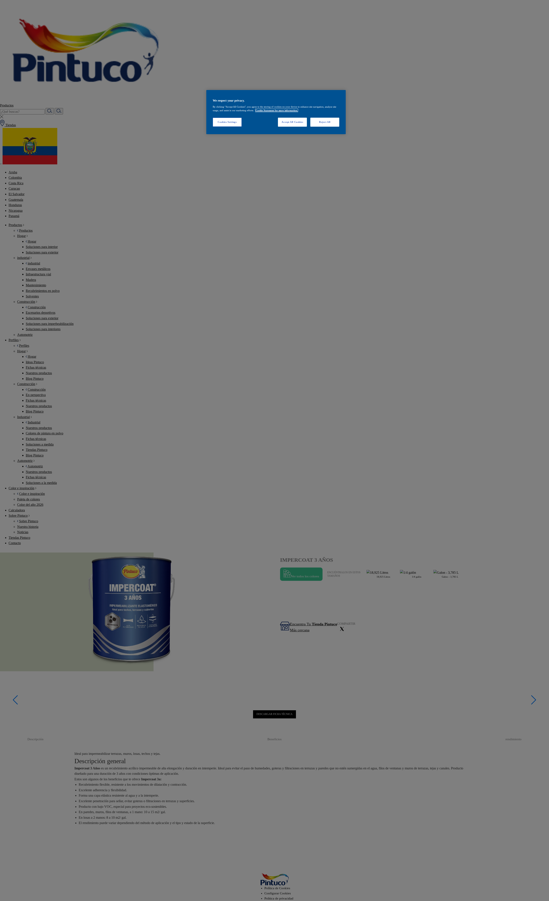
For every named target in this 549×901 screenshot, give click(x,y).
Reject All (324, 122)
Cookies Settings (227, 122)
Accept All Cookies (292, 122)
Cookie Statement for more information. (277, 110)
